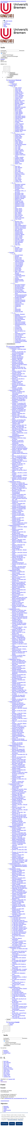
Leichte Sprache (7, 1110)
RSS (2, 1080)
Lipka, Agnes (6, 1070)
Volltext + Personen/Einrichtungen (10, 56)
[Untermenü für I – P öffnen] (14, 283)
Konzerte (3, 59)
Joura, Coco (6, 1063)
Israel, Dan (5, 1061)
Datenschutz (6, 1107)
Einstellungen (4, 1123)
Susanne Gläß (11, 1079)
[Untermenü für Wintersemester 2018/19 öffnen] (20, 947)
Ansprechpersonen (5, 1100)
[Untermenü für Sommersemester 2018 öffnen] (20, 987)
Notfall (5, 1108)
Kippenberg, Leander (8, 1069)
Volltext (4, 53)
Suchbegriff (3, 50)
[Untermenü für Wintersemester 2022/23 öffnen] (20, 659)
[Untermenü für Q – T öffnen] (15, 220)
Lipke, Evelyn (6, 1071)
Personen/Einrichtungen (7, 55)
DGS (4, 1111)
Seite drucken (4, 1081)
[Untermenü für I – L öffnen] (14, 165)
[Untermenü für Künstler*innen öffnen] (16, 85)
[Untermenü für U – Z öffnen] (15, 246)
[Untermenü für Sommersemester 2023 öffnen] (20, 609)
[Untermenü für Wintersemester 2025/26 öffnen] (20, 390)
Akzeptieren (19, 1123)
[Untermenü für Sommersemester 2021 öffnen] (20, 784)
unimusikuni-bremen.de (15, 1098)
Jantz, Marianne (7, 1062)
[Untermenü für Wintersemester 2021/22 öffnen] (20, 745)
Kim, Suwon (6, 1072)
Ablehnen (12, 1123)
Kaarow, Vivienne (7, 1067)
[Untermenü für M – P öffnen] (15, 183)
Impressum (5, 1106)
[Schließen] (6, 345)
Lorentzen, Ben (6, 1076)
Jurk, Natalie (6, 1066)
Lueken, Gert (6, 1075)
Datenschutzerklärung (12, 1119)
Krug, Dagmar (6, 1074)
